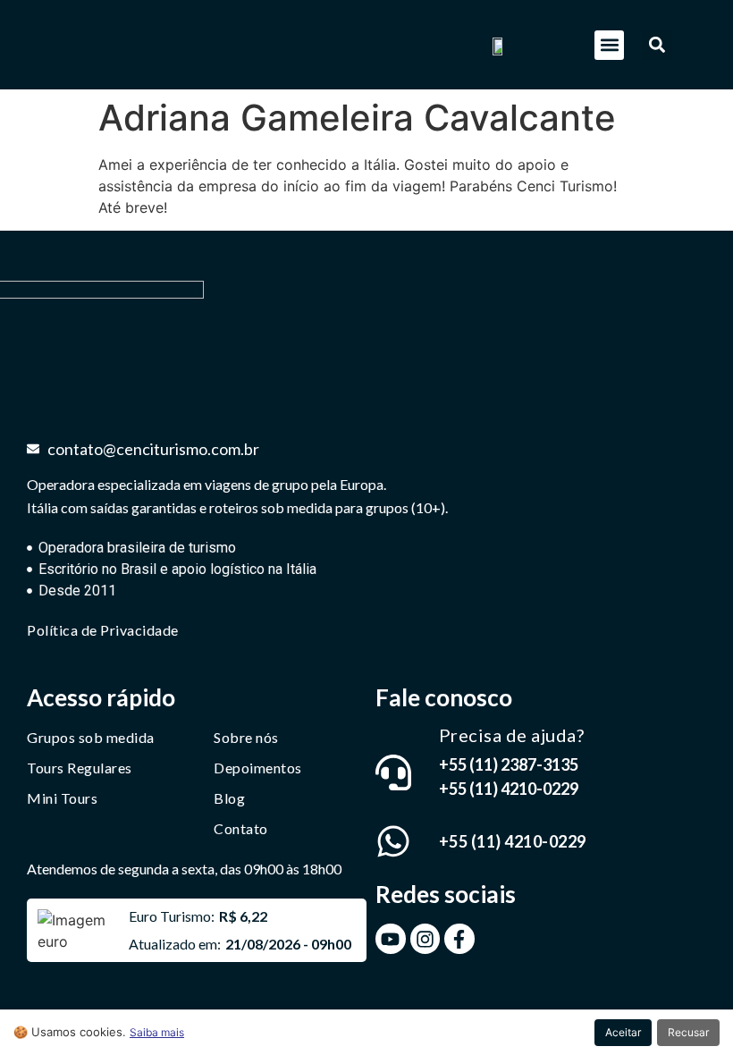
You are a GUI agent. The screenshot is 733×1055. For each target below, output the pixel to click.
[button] (609, 45)
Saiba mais (157, 1032)
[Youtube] (390, 939)
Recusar (688, 1032)
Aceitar (623, 1032)
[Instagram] (425, 939)
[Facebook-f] (459, 939)
